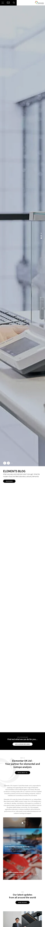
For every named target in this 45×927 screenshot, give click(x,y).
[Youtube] (41, 238)
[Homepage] (39, 3)
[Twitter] (41, 233)
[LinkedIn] (41, 236)
